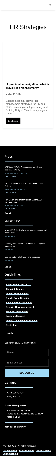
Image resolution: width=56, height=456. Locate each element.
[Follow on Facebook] (19, 432)
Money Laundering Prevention (21, 320)
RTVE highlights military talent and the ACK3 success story (24, 201)
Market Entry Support (17, 293)
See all (8, 213)
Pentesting (11, 325)
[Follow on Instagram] (13, 432)
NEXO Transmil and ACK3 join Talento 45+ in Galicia (24, 184)
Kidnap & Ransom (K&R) (19, 302)
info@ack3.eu (13, 396)
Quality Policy (10, 450)
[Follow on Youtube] (31, 432)
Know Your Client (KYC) (18, 284)
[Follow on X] (25, 432)
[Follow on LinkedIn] (7, 432)
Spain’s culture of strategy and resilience (22, 257)
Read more (13, 121)
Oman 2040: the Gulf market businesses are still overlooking (26, 231)
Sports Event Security (17, 298)
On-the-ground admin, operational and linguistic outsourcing (25, 244)
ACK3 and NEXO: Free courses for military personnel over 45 (23, 168)
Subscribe (26, 373)
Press (9, 156)
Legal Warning (10, 453)
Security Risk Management (20, 307)
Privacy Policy (26, 450)
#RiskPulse (12, 221)
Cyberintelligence (15, 289)
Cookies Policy (43, 450)
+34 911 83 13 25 (15, 392)
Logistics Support (15, 316)
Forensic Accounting (17, 311)
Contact (10, 382)
